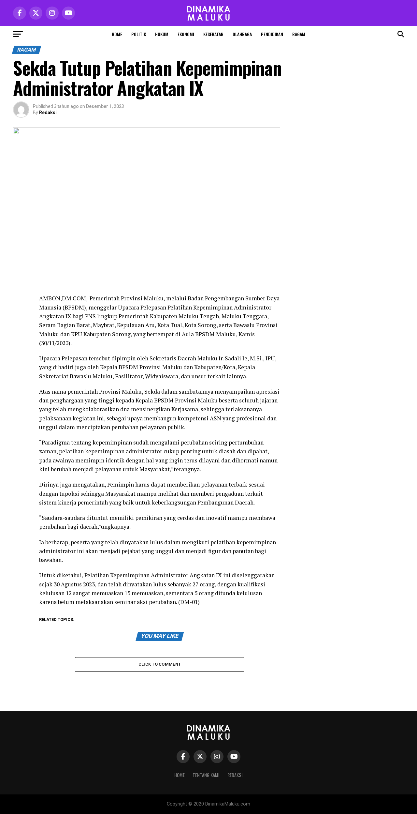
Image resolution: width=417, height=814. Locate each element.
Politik (138, 34)
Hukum (161, 34)
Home (117, 34)
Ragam (298, 34)
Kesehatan (213, 34)
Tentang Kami (206, 775)
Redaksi (48, 112)
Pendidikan (272, 34)
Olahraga (242, 34)
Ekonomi (186, 34)
